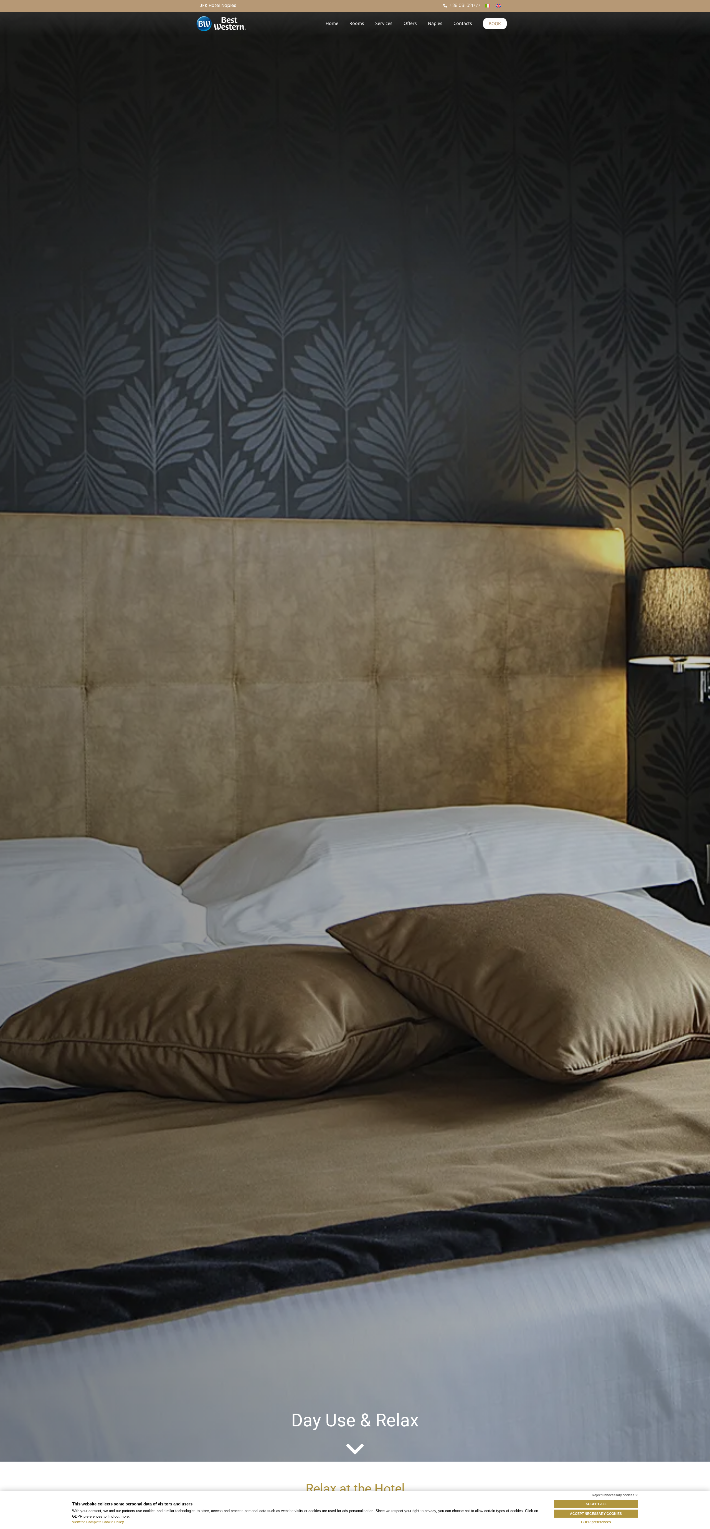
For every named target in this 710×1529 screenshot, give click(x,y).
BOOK (495, 23)
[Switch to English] (498, 5)
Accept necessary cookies (596, 1514)
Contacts (462, 23)
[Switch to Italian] (488, 5)
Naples (435, 23)
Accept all (596, 1504)
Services (383, 23)
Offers (410, 23)
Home (332, 23)
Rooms (356, 23)
